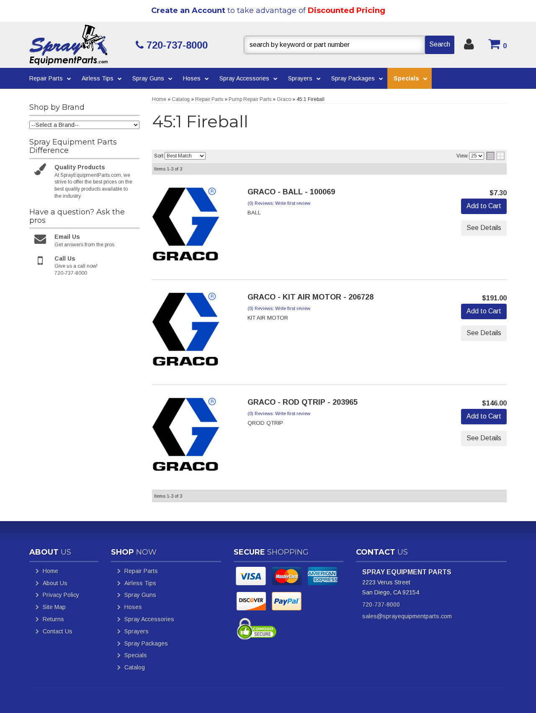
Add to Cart (483, 205)
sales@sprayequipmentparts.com (407, 616)
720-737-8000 (381, 604)
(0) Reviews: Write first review (278, 203)
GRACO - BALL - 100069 (291, 192)
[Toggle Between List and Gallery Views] (495, 156)
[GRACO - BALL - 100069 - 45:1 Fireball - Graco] (185, 226)
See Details (483, 227)
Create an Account (188, 10)
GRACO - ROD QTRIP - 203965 (302, 402)
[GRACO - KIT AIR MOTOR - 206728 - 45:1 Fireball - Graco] (185, 331)
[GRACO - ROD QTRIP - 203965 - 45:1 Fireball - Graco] (185, 437)
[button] (349, 45)
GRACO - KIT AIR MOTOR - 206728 (310, 297)
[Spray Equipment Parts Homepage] (79, 45)
